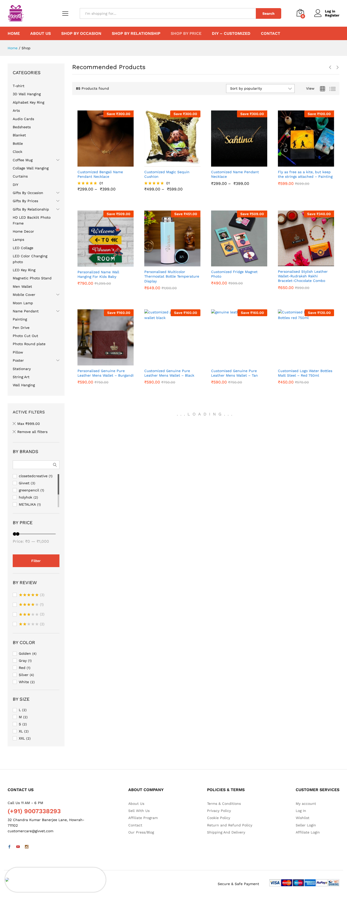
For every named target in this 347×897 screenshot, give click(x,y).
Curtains (20, 176)
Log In (301, 811)
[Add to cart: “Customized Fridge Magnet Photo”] (233, 263)
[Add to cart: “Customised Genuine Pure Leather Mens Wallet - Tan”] (233, 362)
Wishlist (302, 818)
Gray (23, 661)
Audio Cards (23, 119)
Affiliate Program (143, 818)
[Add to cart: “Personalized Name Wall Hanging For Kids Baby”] (99, 263)
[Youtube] (18, 847)
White (24, 682)
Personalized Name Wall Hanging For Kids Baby (98, 283)
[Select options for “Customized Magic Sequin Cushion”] (166, 163)
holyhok (25, 497)
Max (28, 424)
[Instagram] (26, 847)
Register (332, 15)
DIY (15, 185)
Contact (270, 33)
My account (306, 804)
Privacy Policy (219, 811)
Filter (36, 561)
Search (268, 13)
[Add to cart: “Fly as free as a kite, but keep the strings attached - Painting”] (300, 163)
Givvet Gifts (154, 171)
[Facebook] (9, 847)
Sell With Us (139, 811)
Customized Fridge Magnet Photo (234, 283)
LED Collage (23, 248)
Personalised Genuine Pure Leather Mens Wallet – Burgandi (105, 382)
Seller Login (306, 825)
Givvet (83, 171)
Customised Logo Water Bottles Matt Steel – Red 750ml (305, 382)
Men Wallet (22, 286)
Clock (17, 152)
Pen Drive (21, 328)
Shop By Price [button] (186, 33)
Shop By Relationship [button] (136, 33)
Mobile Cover (24, 295)
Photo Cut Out (25, 336)
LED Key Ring (24, 270)
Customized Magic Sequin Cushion (167, 183)
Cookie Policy (218, 818)
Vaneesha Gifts (90, 370)
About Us (40, 33)
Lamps (18, 239)
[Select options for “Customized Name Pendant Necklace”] (233, 163)
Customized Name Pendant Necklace (235, 183)
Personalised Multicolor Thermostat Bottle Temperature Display (171, 285)
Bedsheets (22, 127)
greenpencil (29, 490)
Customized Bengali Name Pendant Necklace (100, 183)
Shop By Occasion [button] (81, 33)
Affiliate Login (308, 832)
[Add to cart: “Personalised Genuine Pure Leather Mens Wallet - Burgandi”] (99, 362)
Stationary (22, 369)
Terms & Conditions (224, 804)
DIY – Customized (231, 33)
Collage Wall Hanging (31, 168)
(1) (31, 604)
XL (21, 731)
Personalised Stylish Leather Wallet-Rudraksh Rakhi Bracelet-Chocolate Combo (303, 285)
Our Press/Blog (141, 832)
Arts (16, 110)
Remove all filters (32, 432)
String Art (21, 377)
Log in (330, 11)
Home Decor (23, 231)
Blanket (19, 135)
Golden (25, 653)
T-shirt (18, 86)
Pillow (18, 352)
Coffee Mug (23, 160)
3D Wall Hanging (27, 94)
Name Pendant (26, 311)
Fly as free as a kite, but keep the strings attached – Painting (305, 183)
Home (14, 33)
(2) (31, 614)
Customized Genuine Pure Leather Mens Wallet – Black (169, 382)
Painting (20, 319)
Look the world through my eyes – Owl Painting (55, 874)
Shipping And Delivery (226, 832)
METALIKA (27, 504)
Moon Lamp (23, 303)
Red (22, 668)
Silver (23, 675)
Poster (18, 360)
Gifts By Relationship (31, 209)
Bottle (18, 143)
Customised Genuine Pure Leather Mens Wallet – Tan (234, 382)
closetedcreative (293, 171)
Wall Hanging (24, 385)
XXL (22, 738)
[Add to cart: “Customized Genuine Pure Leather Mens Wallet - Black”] (166, 362)
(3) (31, 595)
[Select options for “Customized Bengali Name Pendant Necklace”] (99, 163)
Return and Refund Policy (229, 825)
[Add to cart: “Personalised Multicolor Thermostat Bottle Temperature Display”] (166, 263)
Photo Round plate (29, 344)
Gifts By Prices (25, 201)
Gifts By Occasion (28, 193)
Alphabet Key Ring (28, 102)
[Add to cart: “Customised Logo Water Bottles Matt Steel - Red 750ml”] (300, 362)
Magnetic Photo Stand (32, 278)
